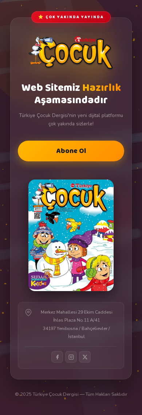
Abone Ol (71, 151)
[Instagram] (71, 357)
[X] (85, 357)
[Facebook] (57, 357)
